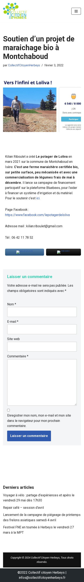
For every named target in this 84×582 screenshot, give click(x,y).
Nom (11, 304)
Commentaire (17, 356)
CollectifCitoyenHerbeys (24, 65)
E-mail (12, 322)
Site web (13, 339)
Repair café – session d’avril (23, 508)
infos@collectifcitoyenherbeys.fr (42, 578)
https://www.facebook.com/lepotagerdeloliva (37, 215)
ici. (38, 198)
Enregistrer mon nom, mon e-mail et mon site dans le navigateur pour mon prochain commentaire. (39, 420)
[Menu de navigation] (76, 11)
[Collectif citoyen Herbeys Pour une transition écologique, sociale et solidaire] (15, 11)
